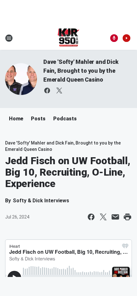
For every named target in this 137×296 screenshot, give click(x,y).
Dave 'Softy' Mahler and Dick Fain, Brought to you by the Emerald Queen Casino (80, 70)
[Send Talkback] (114, 38)
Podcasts (65, 119)
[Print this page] (127, 216)
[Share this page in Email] (115, 216)
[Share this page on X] (103, 216)
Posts (38, 119)
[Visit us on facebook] (47, 90)
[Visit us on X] (59, 90)
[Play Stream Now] (126, 38)
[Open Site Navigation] (9, 38)
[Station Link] (68, 38)
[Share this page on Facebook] (91, 216)
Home (16, 119)
